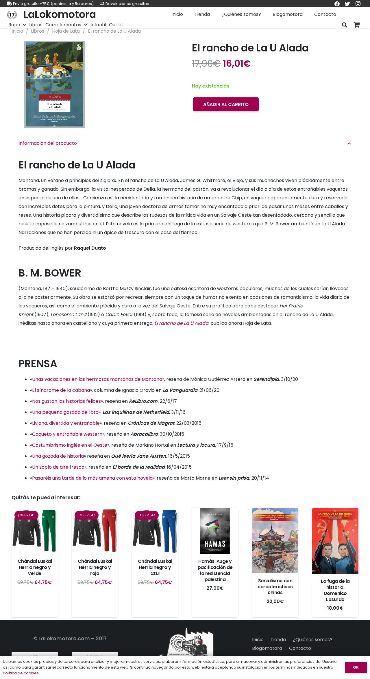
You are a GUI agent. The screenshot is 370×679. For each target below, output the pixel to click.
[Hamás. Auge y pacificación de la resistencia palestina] (215, 531)
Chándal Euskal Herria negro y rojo (95, 567)
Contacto (300, 648)
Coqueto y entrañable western (67, 434)
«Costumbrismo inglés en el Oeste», (70, 445)
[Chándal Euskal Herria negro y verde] (35, 531)
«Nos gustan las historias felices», (67, 401)
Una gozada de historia (58, 456)
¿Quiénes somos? (312, 639)
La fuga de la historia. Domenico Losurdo (335, 590)
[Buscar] (344, 24)
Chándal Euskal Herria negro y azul (155, 567)
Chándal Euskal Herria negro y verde (35, 567)
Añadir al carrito (226, 104)
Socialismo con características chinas (275, 586)
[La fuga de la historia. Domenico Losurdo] (335, 541)
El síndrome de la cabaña (61, 390)
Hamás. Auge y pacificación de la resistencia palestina (215, 570)
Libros (37, 31)
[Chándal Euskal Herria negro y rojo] (95, 531)
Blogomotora (267, 648)
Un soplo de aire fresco (58, 467)
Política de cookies (21, 673)
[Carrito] (356, 24)
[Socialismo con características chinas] (275, 540)
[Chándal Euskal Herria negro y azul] (155, 531)
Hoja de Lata (66, 31)
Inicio (17, 31)
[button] (169, 50)
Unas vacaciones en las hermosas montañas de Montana (97, 379)
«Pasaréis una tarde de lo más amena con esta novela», (93, 478)
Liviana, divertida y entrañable (66, 423)
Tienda (278, 639)
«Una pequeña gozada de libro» (65, 412)
